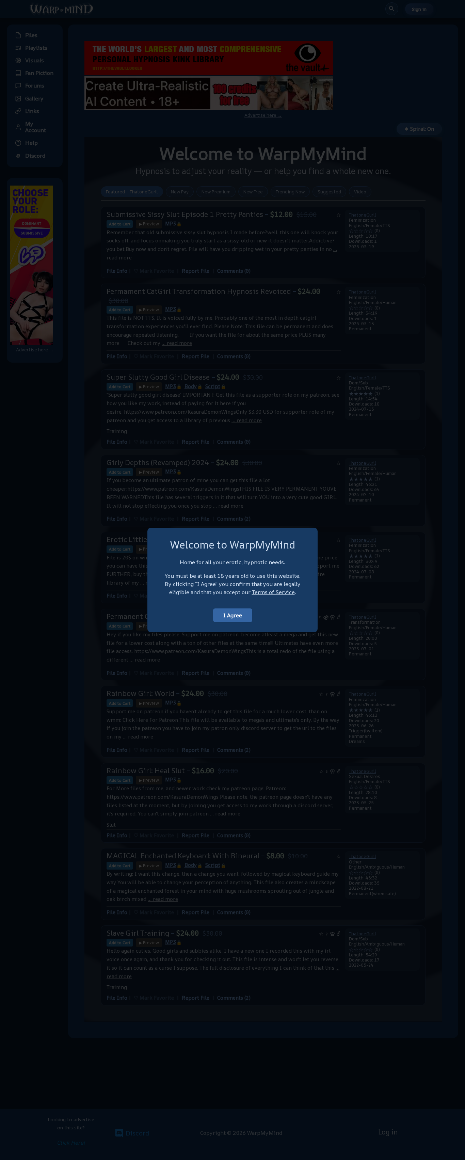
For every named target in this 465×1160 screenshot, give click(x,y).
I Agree (232, 615)
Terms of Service (273, 592)
